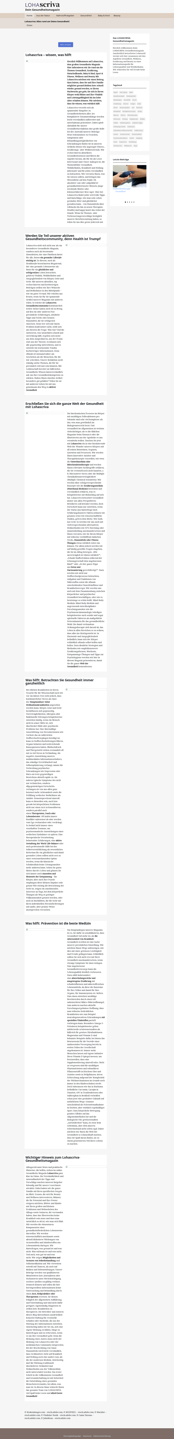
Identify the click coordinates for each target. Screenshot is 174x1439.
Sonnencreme (125, 134)
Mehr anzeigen (65, 45)
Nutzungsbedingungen (72, 1436)
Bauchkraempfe (119, 96)
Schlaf (116, 123)
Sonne (116, 134)
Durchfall (127, 100)
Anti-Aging (123, 92)
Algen (116, 92)
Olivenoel (117, 119)
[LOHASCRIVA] (43, 6)
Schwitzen (131, 127)
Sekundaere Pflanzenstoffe (123, 130)
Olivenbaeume (132, 115)
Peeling (124, 119)
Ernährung (117, 104)
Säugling (139, 138)
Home (29, 15)
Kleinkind (117, 111)
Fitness (125, 104)
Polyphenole (134, 119)
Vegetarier (123, 142)
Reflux (142, 119)
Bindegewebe (131, 96)
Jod (133, 107)
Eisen (134, 100)
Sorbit (132, 138)
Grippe (133, 104)
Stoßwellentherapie (121, 188)
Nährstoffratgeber (65, 15)
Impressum (87, 1436)
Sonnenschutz (136, 134)
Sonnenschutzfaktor (120, 138)
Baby (131, 92)
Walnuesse (128, 146)
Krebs (140, 111)
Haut (139, 104)
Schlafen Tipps (137, 123)
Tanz (115, 142)
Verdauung (132, 142)
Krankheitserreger (129, 111)
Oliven (123, 115)
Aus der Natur (43, 15)
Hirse (116, 107)
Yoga (135, 146)
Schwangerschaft (119, 127)
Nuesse (116, 115)
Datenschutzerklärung (101, 1436)
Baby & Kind (104, 15)
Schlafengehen (125, 123)
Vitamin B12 (118, 146)
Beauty (117, 15)
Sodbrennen (139, 130)
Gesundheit (86, 15)
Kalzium (139, 107)
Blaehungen (118, 100)
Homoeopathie (125, 107)
